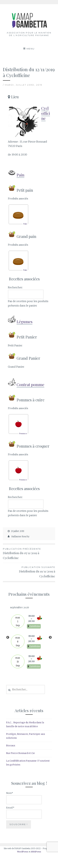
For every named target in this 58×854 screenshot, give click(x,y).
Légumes (24, 321)
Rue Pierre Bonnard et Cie (20, 753)
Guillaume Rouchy (20, 536)
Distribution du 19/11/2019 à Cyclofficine (37, 572)
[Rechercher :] (25, 689)
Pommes (23, 433)
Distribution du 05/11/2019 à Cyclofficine (22, 553)
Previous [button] (7, 637)
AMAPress (36, 851)
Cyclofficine (45, 113)
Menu (31, 48)
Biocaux (10, 745)
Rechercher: (15, 287)
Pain (20, 174)
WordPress (22, 851)
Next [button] (50, 637)
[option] (29, 637)
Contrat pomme (30, 384)
